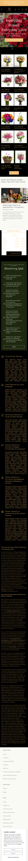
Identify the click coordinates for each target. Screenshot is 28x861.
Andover (19, 359)
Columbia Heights (14, 367)
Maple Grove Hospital (20, 409)
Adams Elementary (16, 458)
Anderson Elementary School (19, 468)
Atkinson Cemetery (17, 428)
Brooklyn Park (9, 364)
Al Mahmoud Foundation (19, 496)
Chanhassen (14, 366)
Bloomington (13, 362)
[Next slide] (20, 49)
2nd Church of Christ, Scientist (13, 486)
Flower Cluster (5, 109)
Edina (20, 370)
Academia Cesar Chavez (12, 453)
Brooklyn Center (22, 362)
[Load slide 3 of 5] (14, 49)
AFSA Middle (23, 452)
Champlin (7, 366)
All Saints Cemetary (20, 423)
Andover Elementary (12, 470)
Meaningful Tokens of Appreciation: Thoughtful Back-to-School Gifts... (13, 206)
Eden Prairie (13, 370)
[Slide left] (10, 226)
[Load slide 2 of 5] (12, 49)
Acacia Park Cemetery (11, 420)
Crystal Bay (18, 369)
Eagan (6, 370)
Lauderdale (8, 377)
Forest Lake (23, 372)
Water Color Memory (20, 147)
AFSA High (16, 452)
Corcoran (7, 369)
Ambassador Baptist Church (13, 499)
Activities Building (16, 457)
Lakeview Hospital (21, 406)
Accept (13, 849)
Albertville (12, 359)
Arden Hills (17, 361)
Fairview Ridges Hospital (19, 401)
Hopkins (21, 374)
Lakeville (24, 375)
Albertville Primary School (16, 463)
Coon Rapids (23, 367)
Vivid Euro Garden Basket (6, 167)
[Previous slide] (7, 49)
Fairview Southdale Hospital (13, 402)
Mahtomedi (14, 379)
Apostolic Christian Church (18, 502)
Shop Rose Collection (14, 40)
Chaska (21, 366)
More (14, 346)
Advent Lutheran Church (13, 491)
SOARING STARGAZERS (18, 167)
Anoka (25, 359)
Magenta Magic (5, 91)
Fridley (7, 374)
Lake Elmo (18, 375)
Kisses (16, 109)
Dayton (25, 369)
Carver (25, 364)
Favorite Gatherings (20, 128)
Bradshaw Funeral (16, 434)
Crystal (13, 369)
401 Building (8, 452)
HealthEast (12, 406)
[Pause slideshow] (26, 49)
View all (14, 173)
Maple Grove (23, 379)
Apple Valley (9, 361)
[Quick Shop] (15, 9)
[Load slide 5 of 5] (18, 49)
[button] (19, 9)
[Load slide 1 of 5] (10, 49)
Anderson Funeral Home (12, 424)
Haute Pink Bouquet (20, 91)
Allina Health (14, 393)
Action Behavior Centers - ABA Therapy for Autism (16, 391)
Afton (6, 359)
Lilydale (14, 377)
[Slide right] (17, 226)
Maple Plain (8, 380)
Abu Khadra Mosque (21, 489)
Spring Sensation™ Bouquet (19, 71)
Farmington (14, 372)
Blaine (6, 362)
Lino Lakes (20, 377)
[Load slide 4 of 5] (16, 49)
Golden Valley (14, 374)
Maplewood (17, 380)
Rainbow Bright (5, 128)
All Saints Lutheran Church (16, 497)
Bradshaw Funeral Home (13, 437)
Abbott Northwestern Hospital (13, 389)
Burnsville (18, 364)
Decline (13, 853)
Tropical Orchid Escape (5, 147)
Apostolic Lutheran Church (13, 504)
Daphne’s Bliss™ (6, 71)
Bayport (24, 361)
